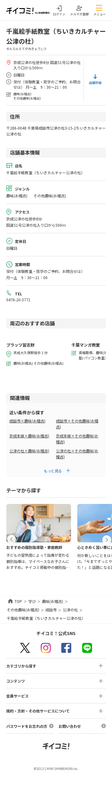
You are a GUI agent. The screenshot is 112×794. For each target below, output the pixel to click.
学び (32, 601)
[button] (11, 539)
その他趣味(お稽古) (23, 609)
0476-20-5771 (18, 299)
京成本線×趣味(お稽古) (29, 435)
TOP (18, 601)
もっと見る (53, 470)
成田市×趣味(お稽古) (27, 420)
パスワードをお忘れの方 (26, 726)
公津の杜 (70, 609)
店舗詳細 (95, 82)
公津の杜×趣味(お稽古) (29, 450)
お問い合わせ (69, 726)
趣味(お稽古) (52, 601)
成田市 (51, 609)
